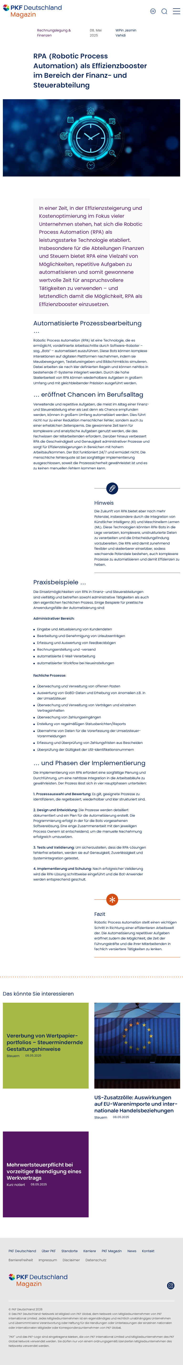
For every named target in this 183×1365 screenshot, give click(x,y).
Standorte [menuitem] (69, 1251)
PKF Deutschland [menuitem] (22, 1251)
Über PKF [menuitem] (49, 1251)
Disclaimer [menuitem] (71, 1260)
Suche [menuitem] (164, 11)
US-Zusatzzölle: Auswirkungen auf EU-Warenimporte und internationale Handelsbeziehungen (136, 1104)
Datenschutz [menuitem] (96, 1260)
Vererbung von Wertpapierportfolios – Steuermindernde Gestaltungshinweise (45, 1042)
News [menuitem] (131, 1251)
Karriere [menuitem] (89, 1251)
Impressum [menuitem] (48, 1260)
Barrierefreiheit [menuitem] (21, 1260)
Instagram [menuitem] (170, 1285)
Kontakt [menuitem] (148, 1251)
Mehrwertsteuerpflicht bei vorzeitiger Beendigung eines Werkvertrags (44, 1171)
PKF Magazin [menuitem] (112, 1251)
